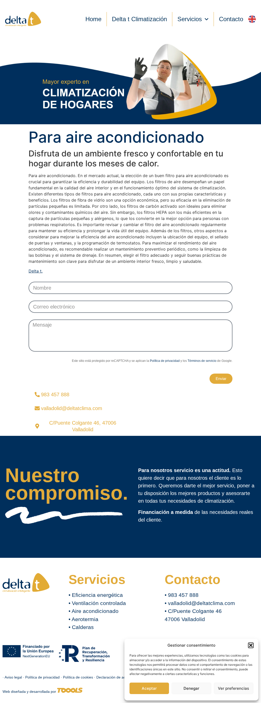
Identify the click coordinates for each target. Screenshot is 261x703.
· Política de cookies (77, 677)
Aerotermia (85, 619)
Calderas (83, 627)
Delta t (35, 271)
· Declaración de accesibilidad (118, 677)
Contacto (231, 19)
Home (93, 19)
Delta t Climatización (139, 19)
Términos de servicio (202, 361)
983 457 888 (183, 595)
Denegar (191, 688)
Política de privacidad (165, 361)
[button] (250, 645)
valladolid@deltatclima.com (201, 603)
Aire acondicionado (95, 611)
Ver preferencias (233, 688)
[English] (252, 19)
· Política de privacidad (42, 677)
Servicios (189, 19)
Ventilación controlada (99, 603)
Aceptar (149, 688)
